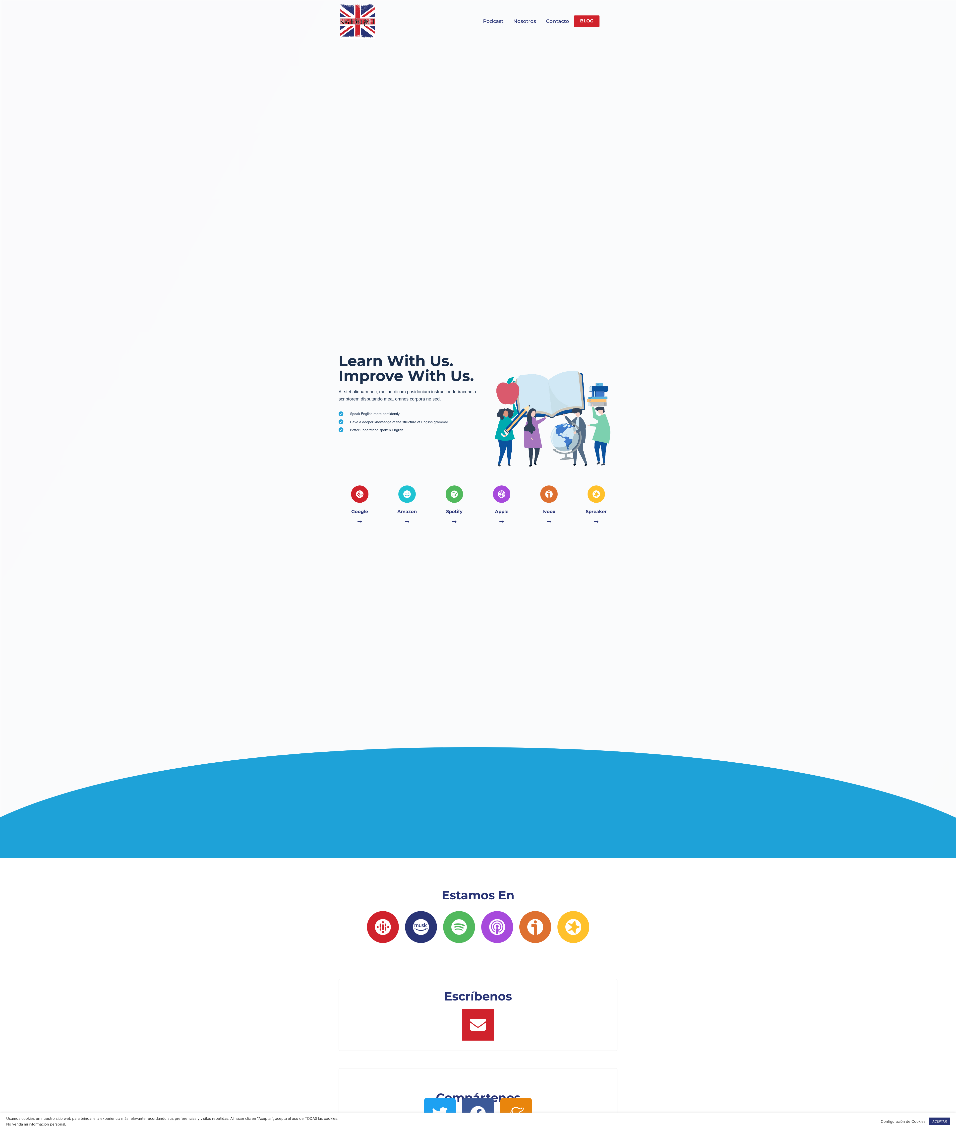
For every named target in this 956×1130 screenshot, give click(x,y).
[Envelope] (478, 1025)
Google (359, 511)
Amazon (407, 511)
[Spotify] (459, 927)
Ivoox (548, 511)
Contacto (557, 21)
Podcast (493, 21)
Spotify (454, 511)
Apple (501, 511)
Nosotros (524, 21)
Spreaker (596, 511)
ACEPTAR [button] (939, 1121)
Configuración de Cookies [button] (903, 1121)
